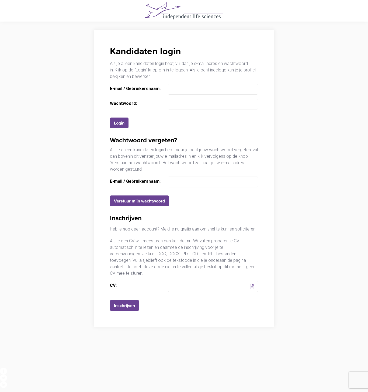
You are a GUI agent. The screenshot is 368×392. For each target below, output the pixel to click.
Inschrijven (124, 305)
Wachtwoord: (123, 103)
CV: (113, 285)
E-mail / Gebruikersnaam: (135, 88)
